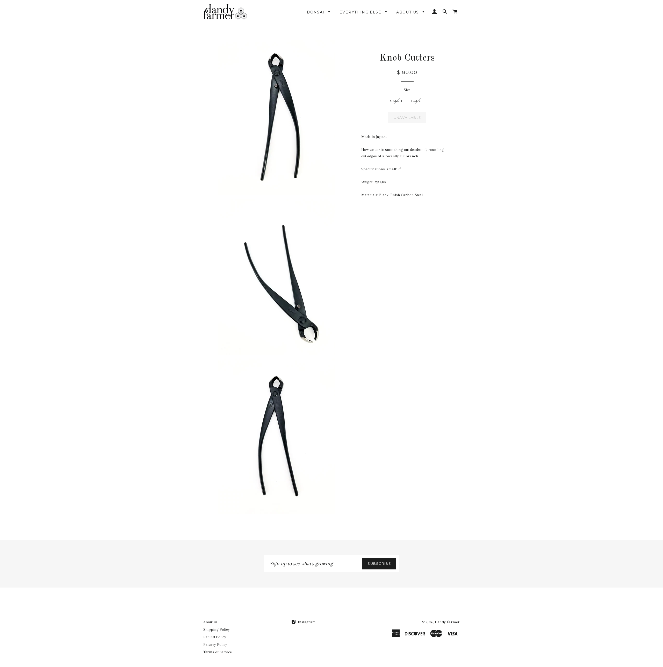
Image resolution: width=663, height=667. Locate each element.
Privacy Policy (215, 644)
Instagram (306, 622)
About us (210, 622)
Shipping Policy (216, 629)
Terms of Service (217, 652)
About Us (408, 12)
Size (407, 89)
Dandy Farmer (447, 622)
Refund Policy (214, 637)
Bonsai (316, 12)
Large (417, 101)
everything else (361, 12)
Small (396, 101)
